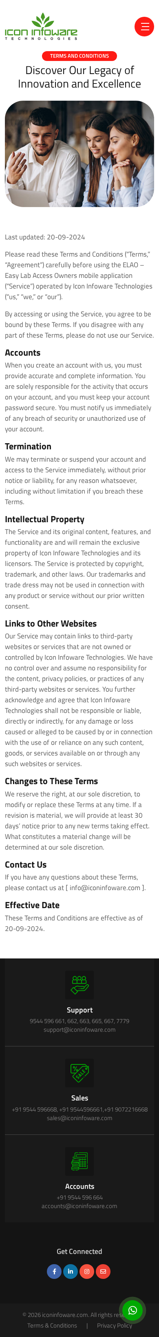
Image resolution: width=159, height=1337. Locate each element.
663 (84, 1021)
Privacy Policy (114, 1325)
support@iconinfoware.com (80, 1029)
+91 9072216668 (126, 1109)
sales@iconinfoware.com (80, 1118)
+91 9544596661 (81, 1109)
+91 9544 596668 (34, 1109)
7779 (122, 1021)
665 (97, 1021)
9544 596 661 (47, 1021)
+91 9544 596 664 (80, 1197)
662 (72, 1021)
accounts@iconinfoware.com (79, 1206)
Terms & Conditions (52, 1325)
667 (109, 1021)
